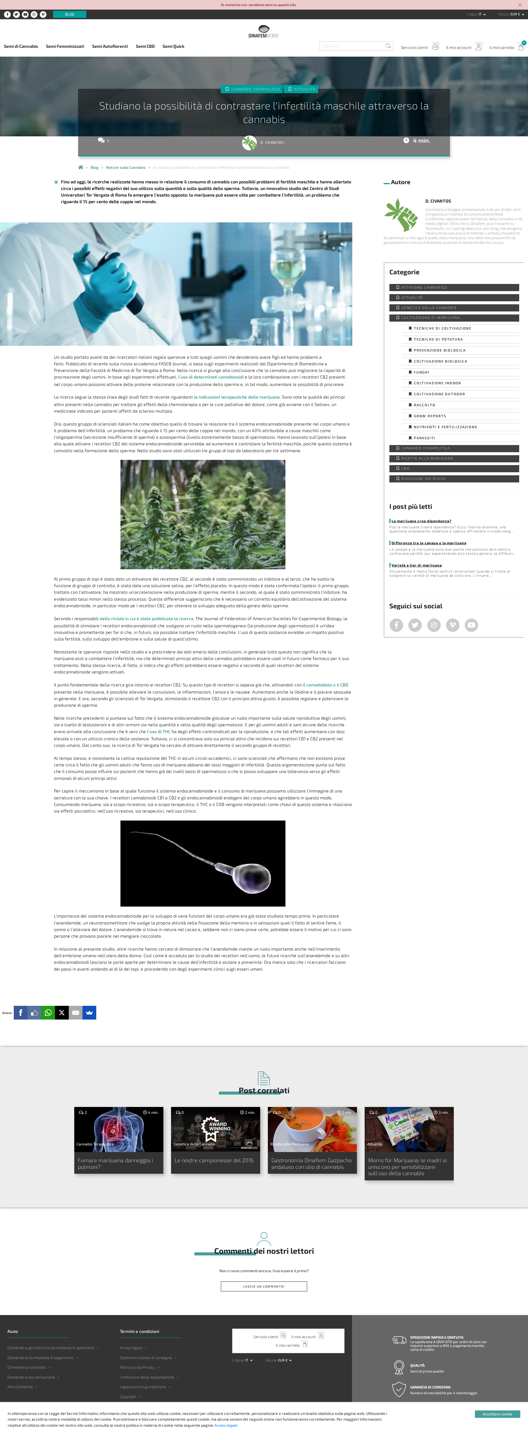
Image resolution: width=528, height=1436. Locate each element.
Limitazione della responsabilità (147, 1377)
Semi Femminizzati (65, 46)
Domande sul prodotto (26, 1367)
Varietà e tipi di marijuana (417, 565)
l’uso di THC (158, 731)
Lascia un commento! (264, 1286)
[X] (62, 1013)
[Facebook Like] (34, 1013)
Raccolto (424, 405)
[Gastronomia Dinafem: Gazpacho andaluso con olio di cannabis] (312, 1129)
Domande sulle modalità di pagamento (40, 1357)
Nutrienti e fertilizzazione (445, 427)
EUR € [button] (515, 14)
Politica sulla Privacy (137, 1367)
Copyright (128, 1396)
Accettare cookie (497, 1414)
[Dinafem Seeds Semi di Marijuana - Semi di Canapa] (80, 167)
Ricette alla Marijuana (428, 458)
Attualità (305, 89)
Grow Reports (430, 416)
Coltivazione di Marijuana (431, 318)
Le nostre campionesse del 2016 (214, 1160)
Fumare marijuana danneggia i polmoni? (115, 1163)
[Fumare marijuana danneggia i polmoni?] (119, 1129)
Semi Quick (174, 46)
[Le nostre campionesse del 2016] (215, 1129)
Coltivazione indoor (437, 383)
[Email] (75, 1013)
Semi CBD (145, 46)
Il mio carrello (502, 47)
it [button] (481, 14)
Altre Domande (20, 1386)
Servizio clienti (414, 47)
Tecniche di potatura (438, 339)
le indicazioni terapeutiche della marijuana (237, 396)
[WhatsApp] (48, 1013)
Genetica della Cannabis (429, 308)
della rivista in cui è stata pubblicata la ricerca (146, 618)
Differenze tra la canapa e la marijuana (429, 543)
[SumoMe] (89, 1013)
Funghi (422, 372)
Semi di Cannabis (21, 46)
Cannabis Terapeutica (256, 89)
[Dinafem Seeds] (263, 31)
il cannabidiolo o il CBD (325, 684)
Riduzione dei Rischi (424, 479)
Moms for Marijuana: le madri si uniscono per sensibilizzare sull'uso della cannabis (407, 1166)
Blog (70, 14)
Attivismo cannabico (424, 287)
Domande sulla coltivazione (31, 1377)
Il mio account (459, 47)
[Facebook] (21, 1013)
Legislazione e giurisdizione (143, 1386)
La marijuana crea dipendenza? (421, 521)
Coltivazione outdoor (439, 394)
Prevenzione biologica (440, 350)
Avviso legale (131, 1347)
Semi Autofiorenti (110, 46)
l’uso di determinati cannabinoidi (211, 376)
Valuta (503, 14)
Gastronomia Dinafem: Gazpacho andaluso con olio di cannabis (311, 1163)
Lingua (472, 14)
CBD (405, 468)
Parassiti (424, 438)
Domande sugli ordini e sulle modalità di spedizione (50, 1347)
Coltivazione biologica (441, 361)
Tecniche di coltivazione (442, 328)
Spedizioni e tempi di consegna (146, 1357)
